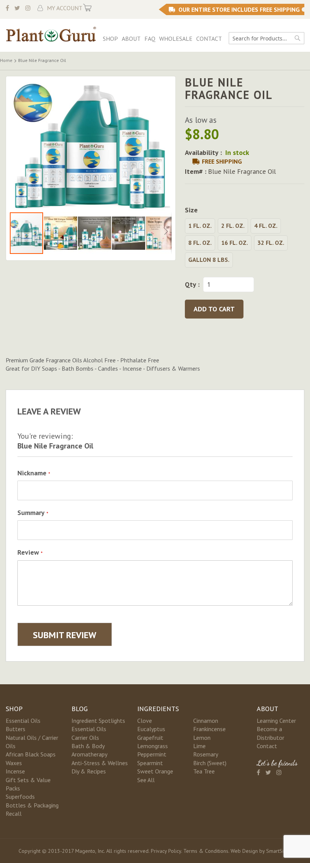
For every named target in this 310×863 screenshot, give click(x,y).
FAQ (149, 38)
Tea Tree (204, 771)
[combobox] (266, 38)
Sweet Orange (155, 771)
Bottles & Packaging (32, 805)
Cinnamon (205, 720)
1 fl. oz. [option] (200, 225)
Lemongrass (152, 746)
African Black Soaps (31, 754)
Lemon (202, 737)
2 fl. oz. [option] (233, 225)
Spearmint (150, 763)
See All (146, 780)
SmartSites (278, 851)
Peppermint (151, 754)
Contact (209, 38)
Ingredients (158, 708)
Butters (15, 729)
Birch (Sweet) (209, 763)
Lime (199, 746)
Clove (144, 720)
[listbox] (244, 243)
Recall (14, 813)
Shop (110, 38)
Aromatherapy (89, 754)
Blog (79, 708)
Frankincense (209, 729)
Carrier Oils (85, 737)
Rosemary (205, 754)
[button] (61, 233)
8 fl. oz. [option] (200, 242)
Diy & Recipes (88, 771)
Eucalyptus (151, 729)
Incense (15, 771)
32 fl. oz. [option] (270, 242)
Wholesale (175, 38)
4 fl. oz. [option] (265, 225)
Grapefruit (150, 737)
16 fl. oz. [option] (234, 242)
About (131, 38)
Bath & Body (88, 746)
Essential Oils (23, 720)
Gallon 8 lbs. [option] (208, 259)
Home (6, 60)
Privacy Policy (166, 851)
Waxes (14, 763)
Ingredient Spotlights (98, 720)
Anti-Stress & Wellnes (99, 763)
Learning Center (276, 720)
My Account (64, 8)
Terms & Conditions (205, 851)
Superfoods (20, 796)
